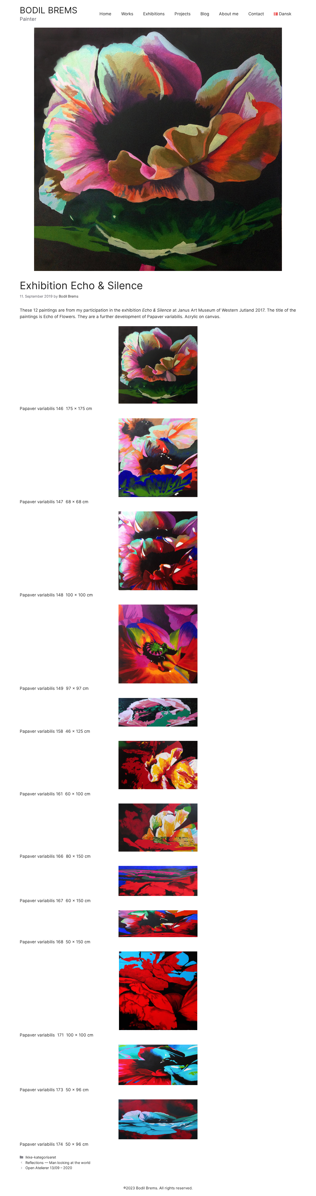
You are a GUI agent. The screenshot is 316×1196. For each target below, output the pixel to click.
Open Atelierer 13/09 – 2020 (48, 1168)
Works (127, 13)
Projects (183, 13)
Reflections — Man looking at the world (57, 1162)
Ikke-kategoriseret (40, 1157)
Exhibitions (154, 13)
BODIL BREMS (48, 10)
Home (105, 13)
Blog (204, 13)
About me (228, 13)
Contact (256, 13)
